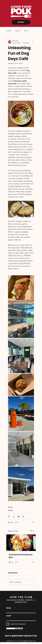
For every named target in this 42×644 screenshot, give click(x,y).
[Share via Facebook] (9, 516)
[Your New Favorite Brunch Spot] (21, 542)
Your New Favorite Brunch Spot (21, 555)
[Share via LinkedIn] (18, 516)
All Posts (8, 31)
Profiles (10, 507)
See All (32, 531)
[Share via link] (23, 516)
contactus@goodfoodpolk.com (27, 641)
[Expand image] (21, 289)
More (26, 31)
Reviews (17, 31)
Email (8, 615)
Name (8, 608)
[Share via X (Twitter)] (14, 516)
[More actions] (33, 42)
